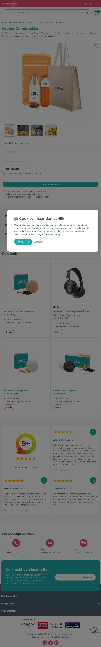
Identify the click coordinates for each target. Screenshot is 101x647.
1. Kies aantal (9, 152)
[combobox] (42, 12)
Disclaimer (66, 637)
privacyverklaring (33, 234)
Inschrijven (84, 577)
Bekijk (9, 332)
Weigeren (38, 242)
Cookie (57, 637)
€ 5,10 (10, 314)
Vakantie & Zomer (34, 23)
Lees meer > (53, 36)
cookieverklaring (52, 234)
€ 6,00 (60, 393)
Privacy (48, 637)
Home (4, 23)
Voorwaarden (37, 637)
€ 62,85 (60, 318)
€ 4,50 (11, 393)
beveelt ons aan (26, 467)
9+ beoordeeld (39, 191)
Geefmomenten (16, 23)
